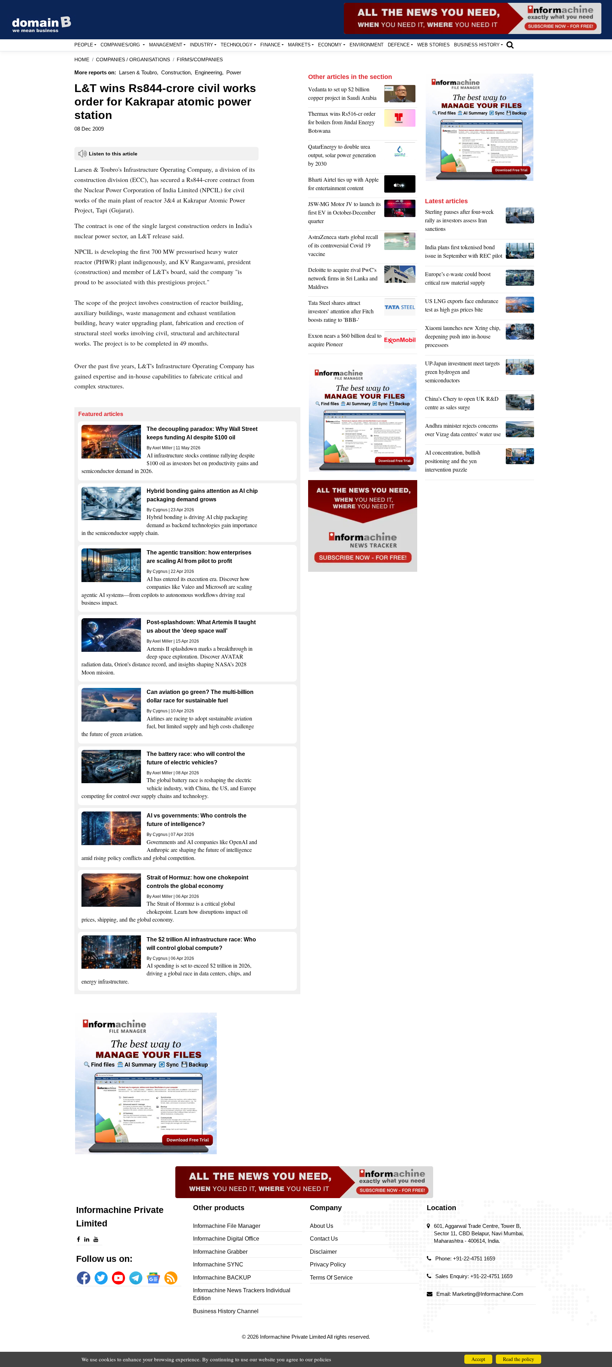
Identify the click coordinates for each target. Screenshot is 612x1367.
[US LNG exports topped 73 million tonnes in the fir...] (520, 307)
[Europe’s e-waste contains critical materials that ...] (520, 280)
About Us (321, 1226)
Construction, (176, 72)
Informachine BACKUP (222, 1278)
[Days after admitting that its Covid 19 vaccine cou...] (400, 247)
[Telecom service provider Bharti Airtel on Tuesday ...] (400, 185)
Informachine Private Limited (293, 1337)
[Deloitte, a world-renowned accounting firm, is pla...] (400, 280)
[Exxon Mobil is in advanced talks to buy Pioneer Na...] (400, 341)
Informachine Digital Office (226, 1239)
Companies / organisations (133, 59)
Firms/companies (200, 59)
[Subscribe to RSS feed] (170, 1278)
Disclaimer (323, 1252)
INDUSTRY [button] (201, 44)
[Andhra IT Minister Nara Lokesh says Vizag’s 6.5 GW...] (520, 431)
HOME (81, 59)
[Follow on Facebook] (83, 1278)
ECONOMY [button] (330, 44)
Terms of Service (331, 1278)
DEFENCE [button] (399, 44)
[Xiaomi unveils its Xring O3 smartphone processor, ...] (520, 338)
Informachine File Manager (226, 1226)
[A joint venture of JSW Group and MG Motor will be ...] (400, 214)
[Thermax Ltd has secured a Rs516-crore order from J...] (400, 123)
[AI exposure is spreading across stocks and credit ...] (520, 462)
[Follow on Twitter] (101, 1278)
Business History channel (226, 1311)
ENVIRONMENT (367, 44)
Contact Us (324, 1239)
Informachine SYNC (218, 1264)
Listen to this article (113, 153)
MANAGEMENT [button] (165, 44)
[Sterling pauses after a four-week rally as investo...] (520, 222)
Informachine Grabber (220, 1252)
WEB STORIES (433, 44)
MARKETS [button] (299, 44)
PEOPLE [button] (83, 44)
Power (233, 72)
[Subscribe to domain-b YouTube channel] (118, 1278)
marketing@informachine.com (487, 1294)
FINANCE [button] (270, 44)
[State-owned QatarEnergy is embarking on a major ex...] (400, 156)
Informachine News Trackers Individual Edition (241, 1294)
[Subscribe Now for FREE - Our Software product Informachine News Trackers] (472, 18)
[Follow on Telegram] (135, 1278)
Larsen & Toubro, (138, 72)
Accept (478, 1359)
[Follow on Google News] (153, 1278)
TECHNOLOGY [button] (237, 44)
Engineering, (209, 72)
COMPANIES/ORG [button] (121, 44)
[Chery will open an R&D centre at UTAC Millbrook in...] (520, 404)
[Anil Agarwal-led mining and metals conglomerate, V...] (400, 95)
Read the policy (518, 1359)
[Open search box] (510, 44)
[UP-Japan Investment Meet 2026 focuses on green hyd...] (520, 373)
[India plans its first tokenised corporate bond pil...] (520, 253)
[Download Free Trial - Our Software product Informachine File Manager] (187, 1083)
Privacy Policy (328, 1264)
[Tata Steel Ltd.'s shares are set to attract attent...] (400, 312)
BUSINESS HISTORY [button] (477, 44)
